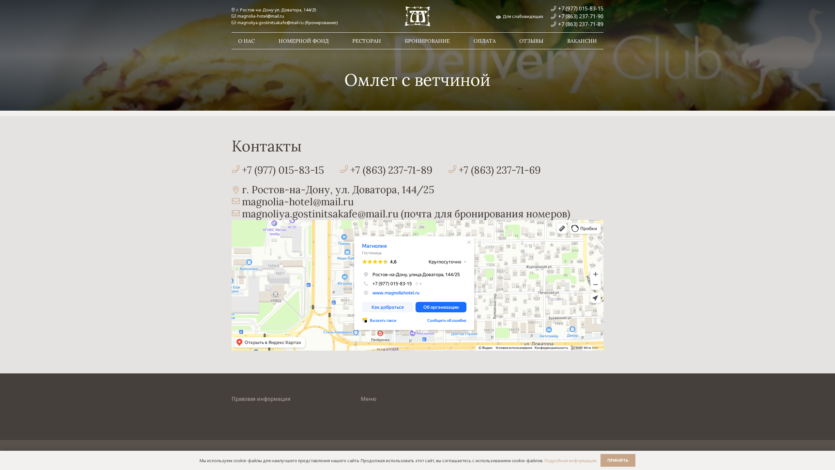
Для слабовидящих (522, 16)
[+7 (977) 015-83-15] (237, 170)
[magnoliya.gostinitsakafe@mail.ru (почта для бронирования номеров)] (237, 214)
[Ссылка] (417, 16)
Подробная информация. (570, 460)
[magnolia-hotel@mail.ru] (237, 202)
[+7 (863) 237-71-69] (453, 170)
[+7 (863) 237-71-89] (345, 170)
